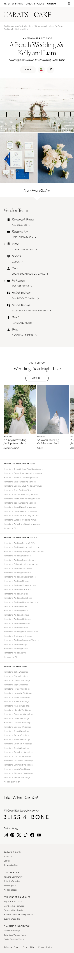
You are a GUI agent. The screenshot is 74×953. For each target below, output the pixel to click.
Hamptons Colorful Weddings (17, 756)
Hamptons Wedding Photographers (20, 577)
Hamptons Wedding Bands (16, 649)
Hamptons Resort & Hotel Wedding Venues (23, 469)
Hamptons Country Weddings (17, 727)
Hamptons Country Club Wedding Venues (23, 486)
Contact (7, 861)
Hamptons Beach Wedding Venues (20, 503)
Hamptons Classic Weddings (17, 680)
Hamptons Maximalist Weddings (18, 761)
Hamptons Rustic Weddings (16, 701)
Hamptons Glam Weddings (16, 676)
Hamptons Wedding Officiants (17, 619)
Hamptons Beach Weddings (16, 748)
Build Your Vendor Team (15, 935)
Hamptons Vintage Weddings (17, 706)
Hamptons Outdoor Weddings (17, 723)
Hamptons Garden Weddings (17, 739)
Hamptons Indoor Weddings (16, 718)
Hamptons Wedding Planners (17, 573)
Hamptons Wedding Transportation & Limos (24, 551)
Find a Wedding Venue (14, 939)
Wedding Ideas (10, 890)
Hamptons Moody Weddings (17, 769)
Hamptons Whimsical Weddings (18, 773)
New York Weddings (24, 26)
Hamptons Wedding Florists (16, 581)
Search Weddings (12, 931)
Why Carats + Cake (13, 901)
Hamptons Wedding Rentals (16, 615)
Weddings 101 (10, 885)
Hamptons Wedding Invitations (18, 598)
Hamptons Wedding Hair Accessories (21, 632)
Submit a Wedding (12, 881)
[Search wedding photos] (52, 4)
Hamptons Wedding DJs (15, 653)
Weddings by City (12, 782)
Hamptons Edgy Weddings (16, 685)
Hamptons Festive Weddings (17, 777)
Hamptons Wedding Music (16, 606)
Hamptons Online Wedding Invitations (21, 564)
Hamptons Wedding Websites (17, 556)
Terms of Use (29, 947)
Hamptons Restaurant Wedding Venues (22, 499)
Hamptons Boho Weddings (16, 672)
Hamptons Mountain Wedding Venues (21, 515)
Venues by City (11, 528)
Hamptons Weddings (44, 26)
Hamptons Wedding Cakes (16, 594)
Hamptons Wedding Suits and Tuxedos (21, 640)
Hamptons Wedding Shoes (16, 627)
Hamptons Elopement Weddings (18, 714)
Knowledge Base (11, 865)
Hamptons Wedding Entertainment (20, 560)
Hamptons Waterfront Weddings (18, 752)
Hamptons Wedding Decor (16, 610)
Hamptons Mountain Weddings (18, 744)
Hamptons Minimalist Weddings (18, 765)
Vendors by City (11, 657)
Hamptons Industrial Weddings (18, 693)
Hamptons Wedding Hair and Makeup (21, 602)
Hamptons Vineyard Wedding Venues (21, 477)
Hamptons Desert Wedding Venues (20, 507)
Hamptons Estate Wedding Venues (20, 482)
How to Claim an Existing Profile (18, 914)
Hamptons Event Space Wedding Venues (23, 473)
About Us (8, 856)
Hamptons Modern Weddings (17, 697)
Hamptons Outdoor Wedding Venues (21, 520)
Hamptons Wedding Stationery (18, 568)
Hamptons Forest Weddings (16, 735)
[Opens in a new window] (13, 4)
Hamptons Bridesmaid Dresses (18, 636)
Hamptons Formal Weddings (17, 689)
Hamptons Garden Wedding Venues (20, 511)
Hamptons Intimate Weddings (17, 710)
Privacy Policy (45, 947)
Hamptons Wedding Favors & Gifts (19, 543)
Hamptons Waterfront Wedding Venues (22, 524)
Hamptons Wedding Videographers (20, 585)
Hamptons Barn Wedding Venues (19, 490)
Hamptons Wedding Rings (15, 644)
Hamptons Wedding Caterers (17, 589)
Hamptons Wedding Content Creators (21, 547)
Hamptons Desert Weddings (16, 731)
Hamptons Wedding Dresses (17, 623)
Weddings (8, 26)
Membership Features (14, 906)
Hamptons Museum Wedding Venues (21, 494)
